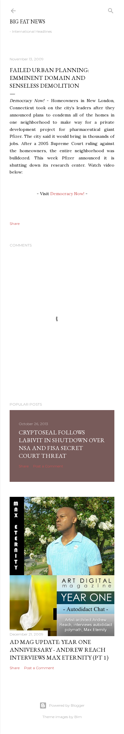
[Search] (110, 9)
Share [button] (15, 223)
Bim (78, 716)
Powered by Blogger (67, 705)
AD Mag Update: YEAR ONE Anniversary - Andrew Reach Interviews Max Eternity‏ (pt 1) (59, 649)
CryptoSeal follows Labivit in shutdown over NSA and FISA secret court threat (62, 444)
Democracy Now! (67, 193)
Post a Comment (48, 466)
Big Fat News (27, 21)
